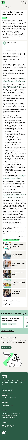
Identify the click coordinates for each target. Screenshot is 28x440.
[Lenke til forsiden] (3, 2)
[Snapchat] (3, 426)
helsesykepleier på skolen (9, 86)
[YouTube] (13, 426)
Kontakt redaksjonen (7, 393)
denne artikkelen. (20, 224)
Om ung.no (4, 395)
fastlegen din (13, 87)
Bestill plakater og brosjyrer (9, 397)
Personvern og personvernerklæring (11, 413)
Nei (10, 304)
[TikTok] (6, 426)
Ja (5, 304)
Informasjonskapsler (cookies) (9, 415)
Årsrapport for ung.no (7, 405)
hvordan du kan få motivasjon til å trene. (13, 197)
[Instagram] (8, 426)
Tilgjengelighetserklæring (8, 417)
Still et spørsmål (6, 347)
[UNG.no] (14, 376)
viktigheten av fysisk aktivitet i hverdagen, (13, 194)
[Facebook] (11, 426)
